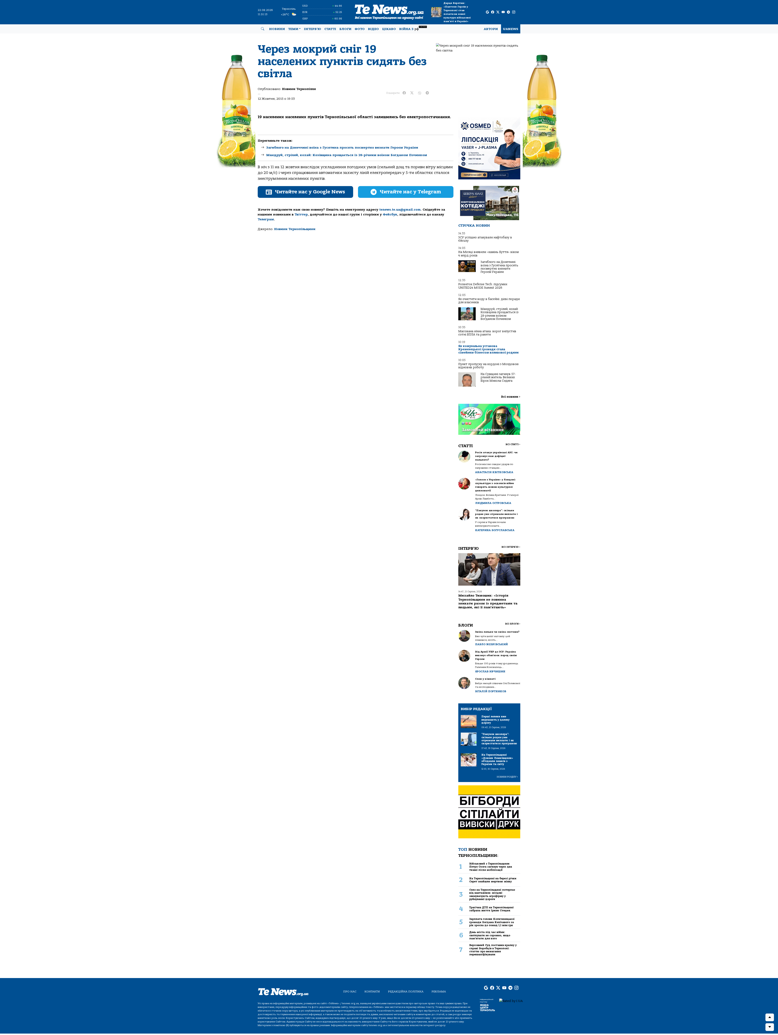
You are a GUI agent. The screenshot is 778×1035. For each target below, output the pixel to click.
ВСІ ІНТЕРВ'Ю (510, 547)
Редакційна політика (405, 991)
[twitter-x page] (497, 12)
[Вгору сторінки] (769, 1017)
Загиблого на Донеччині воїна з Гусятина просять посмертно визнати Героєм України (342, 147)
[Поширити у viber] (419, 93)
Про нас (349, 991)
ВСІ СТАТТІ (512, 444)
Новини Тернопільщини (294, 229)
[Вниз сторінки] (769, 1027)
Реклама (439, 991)
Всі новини (510, 397)
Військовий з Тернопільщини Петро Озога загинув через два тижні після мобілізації (490, 866)
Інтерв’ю (312, 29)
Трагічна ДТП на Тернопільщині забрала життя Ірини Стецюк (491, 909)
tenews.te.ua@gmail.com (400, 209)
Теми (293, 29)
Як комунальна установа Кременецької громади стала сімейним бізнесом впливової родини (488, 349)
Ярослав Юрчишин (490, 671)
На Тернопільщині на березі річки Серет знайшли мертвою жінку (492, 880)
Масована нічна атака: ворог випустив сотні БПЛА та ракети (487, 333)
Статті (330, 29)
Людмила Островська (493, 503)
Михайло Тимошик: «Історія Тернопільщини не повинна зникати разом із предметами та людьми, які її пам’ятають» (487, 601)
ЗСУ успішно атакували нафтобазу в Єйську (485, 239)
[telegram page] (508, 12)
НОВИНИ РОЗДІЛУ (507, 777)
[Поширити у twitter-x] (412, 93)
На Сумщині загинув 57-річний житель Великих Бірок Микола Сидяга (498, 377)
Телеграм (266, 219)
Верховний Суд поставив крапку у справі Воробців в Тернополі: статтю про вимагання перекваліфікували (493, 950)
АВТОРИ (491, 29)
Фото (360, 29)
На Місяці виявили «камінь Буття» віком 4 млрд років (488, 253)
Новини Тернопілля (299, 89)
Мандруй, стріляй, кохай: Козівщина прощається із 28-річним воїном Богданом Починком (346, 155)
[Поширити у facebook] (404, 93)
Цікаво (389, 29)
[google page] (487, 12)
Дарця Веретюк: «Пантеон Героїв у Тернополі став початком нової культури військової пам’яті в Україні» (457, 12)
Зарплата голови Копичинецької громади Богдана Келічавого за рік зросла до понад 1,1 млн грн (492, 922)
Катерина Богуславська (494, 530)
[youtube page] (503, 12)
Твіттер (301, 214)
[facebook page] (492, 12)
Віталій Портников (490, 691)
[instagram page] (513, 12)
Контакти (372, 991)
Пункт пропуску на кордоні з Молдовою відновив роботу (488, 365)
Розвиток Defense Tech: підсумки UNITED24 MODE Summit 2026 (482, 286)
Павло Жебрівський (491, 644)
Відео (373, 29)
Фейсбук (390, 214)
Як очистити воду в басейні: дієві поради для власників (489, 300)
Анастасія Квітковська (494, 472)
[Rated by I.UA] (511, 1001)
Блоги (345, 29)
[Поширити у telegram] (427, 93)
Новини (277, 29)
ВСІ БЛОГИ (512, 623)
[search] (262, 29)
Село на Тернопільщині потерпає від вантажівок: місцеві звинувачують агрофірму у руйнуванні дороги (492, 894)
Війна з (412, 28)
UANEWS (510, 29)
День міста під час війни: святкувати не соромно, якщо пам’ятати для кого (489, 935)
